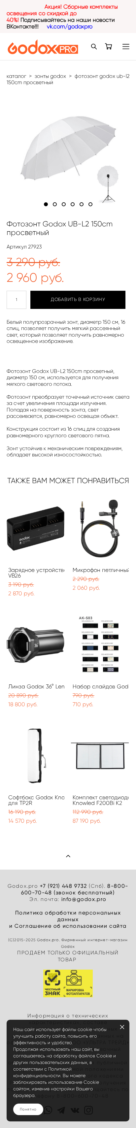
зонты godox (50, 76)
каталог (16, 76)
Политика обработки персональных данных (68, 916)
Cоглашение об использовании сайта (71, 926)
